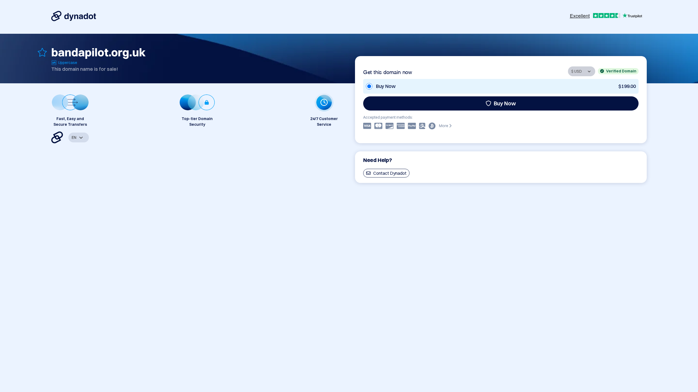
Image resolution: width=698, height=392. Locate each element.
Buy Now (505, 103)
